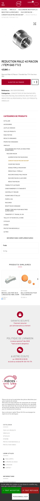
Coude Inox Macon (14, 164)
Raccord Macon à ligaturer (17, 178)
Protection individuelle (11, 228)
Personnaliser (20, 496)
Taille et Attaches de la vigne (13, 218)
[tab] (20, 238)
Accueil (4, 9)
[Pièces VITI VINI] (18, 4)
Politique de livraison (20, 338)
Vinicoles (12, 9)
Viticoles (7, 221)
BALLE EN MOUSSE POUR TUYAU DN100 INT (29, 293)
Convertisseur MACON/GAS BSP (12, 15)
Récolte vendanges (10, 138)
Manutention (8, 135)
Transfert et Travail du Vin (14, 214)
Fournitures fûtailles (12, 195)
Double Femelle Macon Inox (17, 167)
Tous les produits (29, 98)
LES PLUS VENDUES (9, 128)
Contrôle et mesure (11, 192)
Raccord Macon (26, 12)
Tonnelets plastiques (12, 185)
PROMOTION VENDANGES (11, 142)
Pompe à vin (9, 199)
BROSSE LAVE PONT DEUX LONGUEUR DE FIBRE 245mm (10, 293)
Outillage (7, 121)
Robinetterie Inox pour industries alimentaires (16, 210)
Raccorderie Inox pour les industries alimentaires (17, 149)
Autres (6, 232)
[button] (3, 4)
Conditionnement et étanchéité (15, 188)
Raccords (8, 202)
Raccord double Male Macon (17, 174)
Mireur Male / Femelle (15, 171)
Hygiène (6, 225)
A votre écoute (20, 356)
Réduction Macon (13, 181)
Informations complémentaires (20, 238)
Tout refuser (31, 490)
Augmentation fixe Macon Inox (18, 157)
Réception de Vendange (12, 206)
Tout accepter (11, 490)
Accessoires (8, 124)
